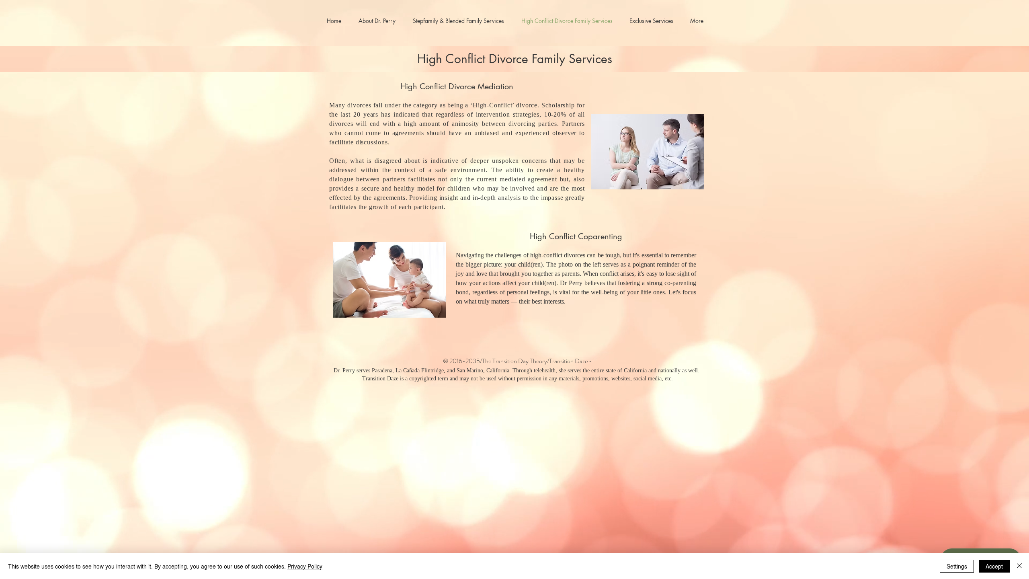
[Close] (1019, 566)
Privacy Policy (304, 566)
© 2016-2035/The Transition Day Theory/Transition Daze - (517, 360)
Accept (994, 566)
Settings (957, 566)
